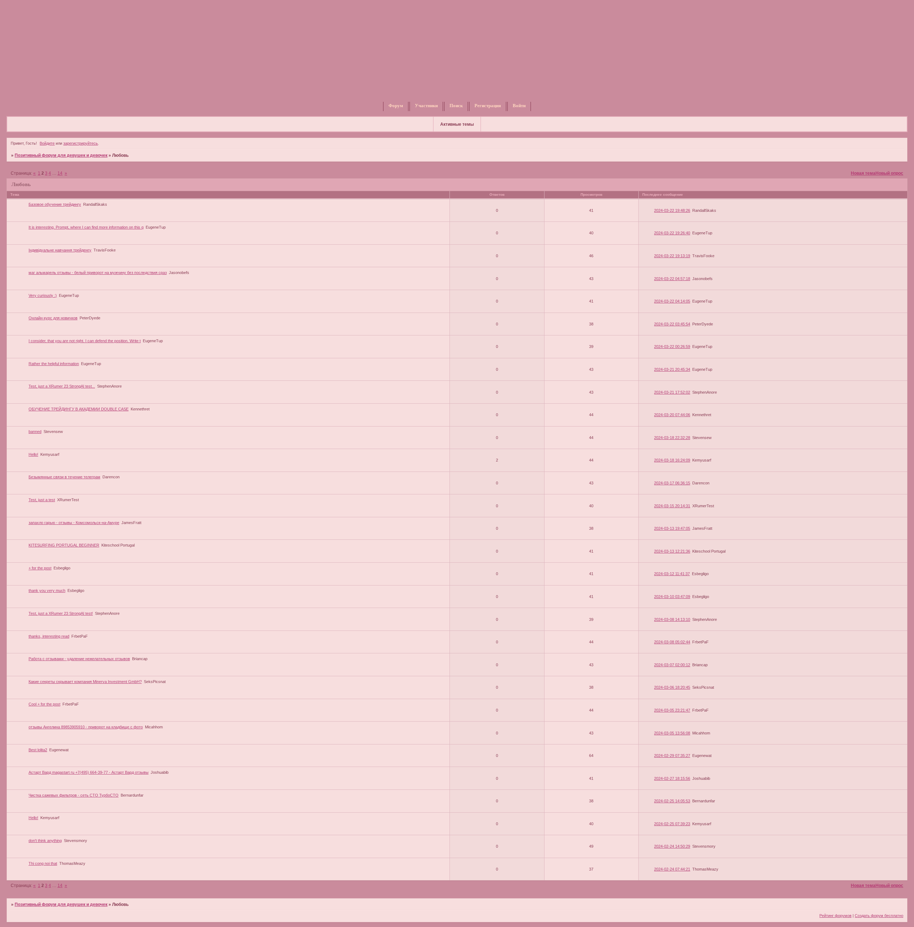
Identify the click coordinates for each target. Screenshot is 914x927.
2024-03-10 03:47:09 (672, 596)
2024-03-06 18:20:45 (672, 687)
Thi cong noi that (43, 863)
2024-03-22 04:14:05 (672, 301)
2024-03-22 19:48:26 (672, 210)
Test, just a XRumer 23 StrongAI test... (62, 386)
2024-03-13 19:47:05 (672, 528)
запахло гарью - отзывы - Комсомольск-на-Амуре (74, 522)
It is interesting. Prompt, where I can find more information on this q (86, 227)
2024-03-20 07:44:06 (672, 415)
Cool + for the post (44, 704)
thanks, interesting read (49, 636)
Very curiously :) (43, 295)
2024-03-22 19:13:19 (672, 256)
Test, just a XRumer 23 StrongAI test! (61, 613)
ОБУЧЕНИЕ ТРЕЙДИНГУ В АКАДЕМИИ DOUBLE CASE (79, 409)
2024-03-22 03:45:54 (672, 324)
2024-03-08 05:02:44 (672, 642)
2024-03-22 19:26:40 (672, 233)
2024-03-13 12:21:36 (672, 551)
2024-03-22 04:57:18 (672, 278)
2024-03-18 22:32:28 (672, 437)
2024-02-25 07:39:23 (672, 824)
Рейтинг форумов (835, 915)
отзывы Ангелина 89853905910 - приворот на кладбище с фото (86, 727)
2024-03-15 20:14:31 (672, 506)
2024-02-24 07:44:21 (672, 869)
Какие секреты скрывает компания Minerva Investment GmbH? (85, 681)
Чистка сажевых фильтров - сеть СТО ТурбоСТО (74, 795)
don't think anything (45, 840)
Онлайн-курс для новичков (53, 318)
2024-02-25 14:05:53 (672, 801)
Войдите (47, 143)
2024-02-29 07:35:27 (672, 755)
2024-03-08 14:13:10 (672, 619)
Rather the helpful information (54, 364)
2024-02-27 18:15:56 (672, 778)
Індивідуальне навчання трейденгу (60, 250)
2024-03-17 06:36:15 (672, 483)
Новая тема (863, 173)
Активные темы (457, 124)
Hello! (33, 454)
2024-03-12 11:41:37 (672, 574)
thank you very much (47, 590)
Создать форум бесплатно (879, 915)
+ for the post (40, 568)
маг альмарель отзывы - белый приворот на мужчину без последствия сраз (98, 272)
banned (35, 431)
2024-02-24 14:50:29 (672, 846)
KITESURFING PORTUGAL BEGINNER (64, 545)
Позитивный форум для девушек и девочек (61, 155)
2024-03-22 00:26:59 (672, 346)
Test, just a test (42, 500)
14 (59, 173)
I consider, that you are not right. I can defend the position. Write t (85, 341)
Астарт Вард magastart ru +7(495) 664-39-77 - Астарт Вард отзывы (89, 772)
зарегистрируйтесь (80, 143)
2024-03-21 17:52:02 (672, 392)
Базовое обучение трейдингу (55, 204)
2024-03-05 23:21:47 (672, 710)
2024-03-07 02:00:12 (672, 665)
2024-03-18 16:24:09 (672, 460)
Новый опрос (889, 173)
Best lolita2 (38, 750)
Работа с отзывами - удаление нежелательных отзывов (79, 659)
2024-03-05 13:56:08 (672, 733)
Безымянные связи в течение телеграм (64, 477)
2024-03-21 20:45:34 (672, 369)
